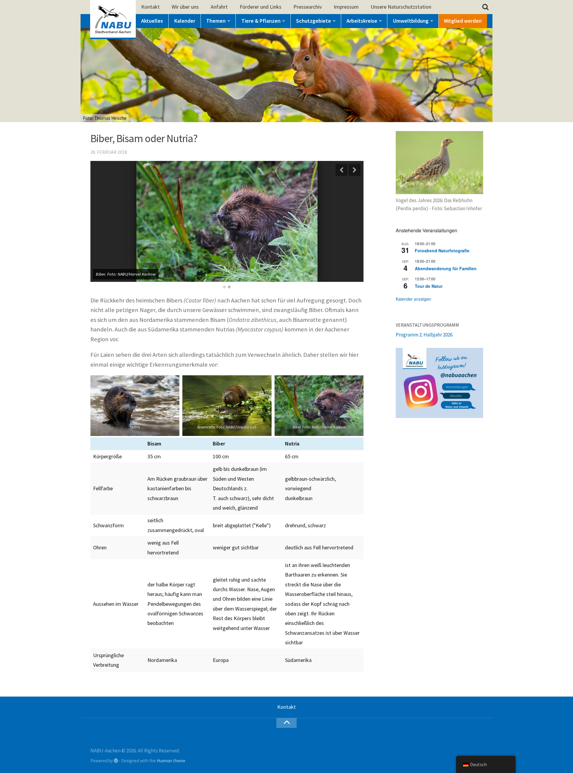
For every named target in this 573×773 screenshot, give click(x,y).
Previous (341, 170)
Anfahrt (219, 6)
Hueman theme (171, 760)
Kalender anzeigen (413, 299)
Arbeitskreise (361, 20)
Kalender (184, 20)
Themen (216, 20)
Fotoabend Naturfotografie (442, 250)
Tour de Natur (429, 286)
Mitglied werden (463, 20)
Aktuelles (152, 20)
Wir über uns (185, 6)
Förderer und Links (260, 6)
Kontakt (150, 6)
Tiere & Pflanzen (261, 20)
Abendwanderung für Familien (446, 268)
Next (355, 170)
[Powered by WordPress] (116, 761)
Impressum (346, 6)
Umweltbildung (411, 20)
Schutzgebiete (313, 20)
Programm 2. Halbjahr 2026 (424, 334)
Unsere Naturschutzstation (401, 6)
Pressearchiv (307, 6)
